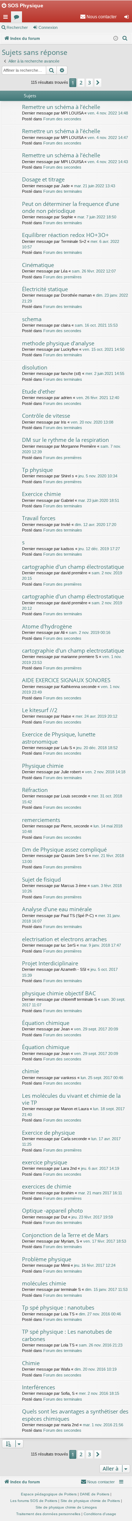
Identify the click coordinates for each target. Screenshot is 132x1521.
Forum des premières (62, 277)
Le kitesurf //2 (40, 710)
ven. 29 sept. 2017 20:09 (96, 1029)
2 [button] (81, 82)
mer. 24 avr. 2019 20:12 (96, 716)
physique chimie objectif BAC (59, 993)
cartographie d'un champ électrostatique (73, 566)
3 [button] (89, 82)
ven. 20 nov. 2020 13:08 (92, 422)
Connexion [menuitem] (128, 18)
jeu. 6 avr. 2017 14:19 (100, 1168)
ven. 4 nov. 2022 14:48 (108, 113)
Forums (18, 18)
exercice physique (44, 1162)
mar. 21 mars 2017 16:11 (100, 1193)
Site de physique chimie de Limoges (66, 1507)
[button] (98, 82)
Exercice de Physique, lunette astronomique (58, 738)
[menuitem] (98, 16)
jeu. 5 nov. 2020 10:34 (97, 476)
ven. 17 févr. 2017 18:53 (104, 1241)
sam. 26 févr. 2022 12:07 (94, 271)
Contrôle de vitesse (46, 415)
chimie (30, 1071)
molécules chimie (44, 1283)
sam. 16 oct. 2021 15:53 (96, 325)
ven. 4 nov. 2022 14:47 (108, 137)
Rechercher (17, 27)
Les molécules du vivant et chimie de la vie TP (71, 1099)
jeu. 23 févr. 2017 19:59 (92, 1217)
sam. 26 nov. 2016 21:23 (100, 1345)
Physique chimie (42, 765)
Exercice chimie (41, 493)
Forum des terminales (62, 191)
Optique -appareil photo (52, 1210)
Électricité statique (45, 289)
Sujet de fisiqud (41, 879)
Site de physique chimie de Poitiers (90, 1501)
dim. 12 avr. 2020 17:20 (95, 524)
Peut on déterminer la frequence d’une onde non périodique (70, 207)
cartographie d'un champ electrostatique (73, 650)
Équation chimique (45, 1022)
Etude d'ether (38, 391)
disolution (34, 367)
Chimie (31, 1363)
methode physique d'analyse (58, 343)
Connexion (48, 27)
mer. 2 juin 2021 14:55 (104, 373)
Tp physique (37, 469)
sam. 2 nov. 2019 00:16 (89, 632)
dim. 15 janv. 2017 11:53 (106, 1289)
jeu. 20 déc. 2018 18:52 (97, 748)
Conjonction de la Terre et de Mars (65, 1235)
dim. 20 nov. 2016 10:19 (95, 1369)
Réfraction (35, 789)
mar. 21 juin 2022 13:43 (94, 186)
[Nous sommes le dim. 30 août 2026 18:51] (115, 38)
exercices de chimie (46, 1186)
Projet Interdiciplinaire (50, 963)
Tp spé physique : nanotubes (58, 1307)
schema (31, 319)
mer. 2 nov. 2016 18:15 (99, 1393)
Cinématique (38, 264)
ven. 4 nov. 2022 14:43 (108, 161)
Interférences (38, 1387)
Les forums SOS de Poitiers (33, 1501)
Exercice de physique (48, 1132)
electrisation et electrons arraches (64, 939)
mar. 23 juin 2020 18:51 (98, 500)
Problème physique (46, 1259)
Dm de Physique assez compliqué (64, 849)
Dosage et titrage (43, 179)
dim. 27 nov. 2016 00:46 (100, 1314)
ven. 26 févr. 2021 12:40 (97, 397)
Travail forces (38, 518)
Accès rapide (7, 18)
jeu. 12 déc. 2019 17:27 (99, 549)
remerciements (41, 819)
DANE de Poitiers (94, 1494)
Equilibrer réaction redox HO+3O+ (65, 235)
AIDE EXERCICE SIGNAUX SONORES (66, 680)
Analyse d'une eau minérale (57, 909)
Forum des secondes (62, 119)
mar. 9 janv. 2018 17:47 (100, 945)
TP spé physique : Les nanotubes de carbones (67, 1335)
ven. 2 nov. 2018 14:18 (105, 772)
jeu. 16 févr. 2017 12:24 (94, 1265)
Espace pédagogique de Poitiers (49, 1494)
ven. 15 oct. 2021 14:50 (103, 349)
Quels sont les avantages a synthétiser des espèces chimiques (75, 1415)
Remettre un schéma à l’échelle (61, 106)
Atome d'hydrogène (47, 626)
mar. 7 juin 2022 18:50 (96, 217)
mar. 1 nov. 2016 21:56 (103, 1425)
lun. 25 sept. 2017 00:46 (102, 1077)
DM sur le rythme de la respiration (65, 439)
